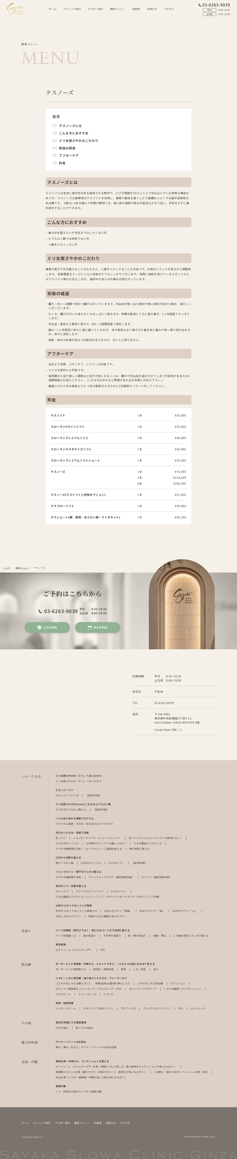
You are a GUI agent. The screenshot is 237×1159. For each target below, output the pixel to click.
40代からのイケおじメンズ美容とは (77, 911)
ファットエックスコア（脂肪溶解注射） (111, 877)
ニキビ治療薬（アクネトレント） (183, 988)
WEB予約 (100, 627)
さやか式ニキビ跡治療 (151, 983)
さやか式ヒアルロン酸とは (71, 809)
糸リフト (61, 838)
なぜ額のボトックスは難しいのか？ (106, 843)
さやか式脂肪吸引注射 (69, 877)
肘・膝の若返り (137, 935)
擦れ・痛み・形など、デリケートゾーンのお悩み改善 (86, 1047)
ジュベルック (197, 1008)
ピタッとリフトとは (67, 795)
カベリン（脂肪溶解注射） (156, 877)
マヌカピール (64, 994)
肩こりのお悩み (85, 1027)
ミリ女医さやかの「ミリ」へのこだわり (79, 781)
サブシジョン (178, 983)
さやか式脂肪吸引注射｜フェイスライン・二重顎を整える (89, 848)
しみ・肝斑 (140, 969)
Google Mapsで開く (166, 729)
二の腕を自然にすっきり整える (191, 935)
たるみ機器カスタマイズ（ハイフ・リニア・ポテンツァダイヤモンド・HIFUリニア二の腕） (108, 896)
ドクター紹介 (95, 9)
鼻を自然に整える (139, 848)
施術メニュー (117, 9)
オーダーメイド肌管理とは (71, 969)
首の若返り (90, 935)
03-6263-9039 (216, 4)
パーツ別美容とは (66, 935)
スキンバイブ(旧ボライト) (98, 1008)
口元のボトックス (91, 863)
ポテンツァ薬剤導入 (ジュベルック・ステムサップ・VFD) (89, 988)
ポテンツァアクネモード (143, 988)
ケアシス (108, 994)
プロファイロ (129, 1008)
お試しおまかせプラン (69, 916)
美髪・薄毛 (160, 935)
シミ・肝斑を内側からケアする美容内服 (79, 1091)
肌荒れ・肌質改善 (103, 969)
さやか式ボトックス (67, 843)
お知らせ (152, 9)
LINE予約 (50, 627)
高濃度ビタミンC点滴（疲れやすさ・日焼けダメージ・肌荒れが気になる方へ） (101, 1072)
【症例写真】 (93, 795)
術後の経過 (67, 148)
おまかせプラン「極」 (152, 911)
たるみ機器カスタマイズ (148, 843)
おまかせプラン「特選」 (118, 911)
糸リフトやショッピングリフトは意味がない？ (156, 838)
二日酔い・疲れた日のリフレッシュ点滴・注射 (181, 1072)
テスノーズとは (70, 125)
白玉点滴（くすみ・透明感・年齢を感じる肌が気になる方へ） (91, 1077)
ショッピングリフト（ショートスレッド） (97, 838)
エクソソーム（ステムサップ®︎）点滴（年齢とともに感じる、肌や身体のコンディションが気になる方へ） (116, 1066)
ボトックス (62, 891)
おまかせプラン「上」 (185, 911)
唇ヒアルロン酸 (65, 863)
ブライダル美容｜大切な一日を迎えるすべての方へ (85, 823)
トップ (6, 567)
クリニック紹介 (72, 9)
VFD (102, 950)
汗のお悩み (62, 1027)
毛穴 (155, 969)
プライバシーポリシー (32, 1136)
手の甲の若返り (112, 935)
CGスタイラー (116, 863)
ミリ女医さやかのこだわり (78, 140)
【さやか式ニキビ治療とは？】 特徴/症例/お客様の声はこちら (93, 983)
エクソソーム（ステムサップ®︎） (75, 950)
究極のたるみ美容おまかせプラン (107, 916)
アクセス (169, 9)
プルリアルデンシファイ (90, 891)
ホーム (52, 9)
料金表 (136, 9)
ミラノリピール (87, 994)
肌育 (124, 969)
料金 (62, 163)
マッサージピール (66, 1008)
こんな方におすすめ (73, 133)
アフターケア (69, 155)
